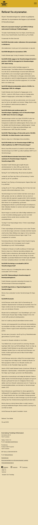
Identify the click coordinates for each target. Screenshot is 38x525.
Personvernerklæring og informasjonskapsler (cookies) (14, 460)
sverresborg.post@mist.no (11, 441)
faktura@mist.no (9, 454)
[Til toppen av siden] (35, 511)
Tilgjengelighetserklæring (7, 462)
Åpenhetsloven (4, 458)
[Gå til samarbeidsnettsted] (19, 470)
